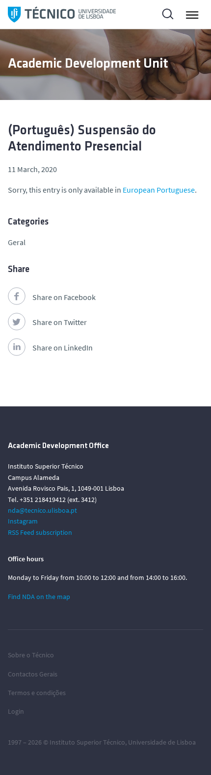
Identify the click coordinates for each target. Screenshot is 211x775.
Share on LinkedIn (62, 347)
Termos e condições (37, 692)
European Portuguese (159, 190)
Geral (17, 242)
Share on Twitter (59, 322)
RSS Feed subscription (40, 532)
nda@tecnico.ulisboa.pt (42, 510)
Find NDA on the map (39, 596)
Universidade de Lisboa (162, 742)
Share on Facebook (64, 297)
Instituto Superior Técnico (87, 742)
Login (16, 711)
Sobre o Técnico (31, 654)
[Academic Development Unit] (62, 14)
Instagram (23, 521)
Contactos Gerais (32, 674)
